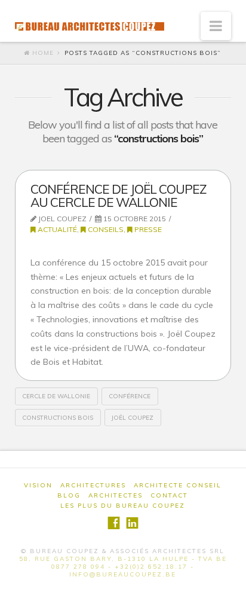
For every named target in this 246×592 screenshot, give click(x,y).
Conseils (105, 229)
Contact (169, 495)
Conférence (129, 396)
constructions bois (57, 418)
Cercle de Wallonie (56, 396)
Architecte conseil (178, 485)
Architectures (93, 485)
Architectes (115, 495)
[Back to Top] (229, 575)
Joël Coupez (132, 418)
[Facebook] (113, 523)
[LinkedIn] (132, 523)
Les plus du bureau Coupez (122, 505)
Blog (69, 495)
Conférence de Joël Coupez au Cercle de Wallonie (118, 195)
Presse (147, 229)
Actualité (56, 229)
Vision (38, 485)
